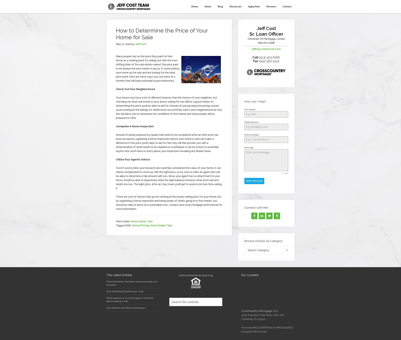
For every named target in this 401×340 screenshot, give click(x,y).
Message (249, 147)
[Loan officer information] (266, 73)
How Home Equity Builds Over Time (125, 291)
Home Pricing (140, 225)
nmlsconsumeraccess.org (196, 275)
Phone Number (251, 135)
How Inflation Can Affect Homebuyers (126, 308)
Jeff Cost (135, 6)
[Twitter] (269, 216)
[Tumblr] (277, 216)
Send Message (254, 181)
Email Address (252, 122)
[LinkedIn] (262, 216)
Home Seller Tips (142, 221)
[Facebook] (254, 216)
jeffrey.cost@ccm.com (266, 49)
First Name (250, 109)
